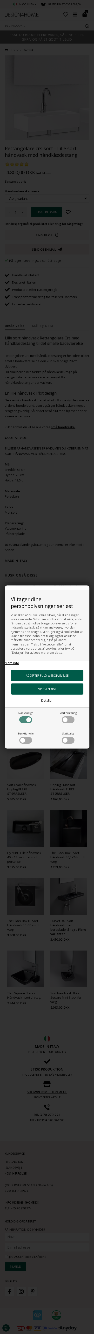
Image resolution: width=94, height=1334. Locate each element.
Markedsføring (68, 713)
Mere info (12, 663)
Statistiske (68, 733)
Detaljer (47, 700)
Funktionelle (26, 733)
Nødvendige (25, 713)
